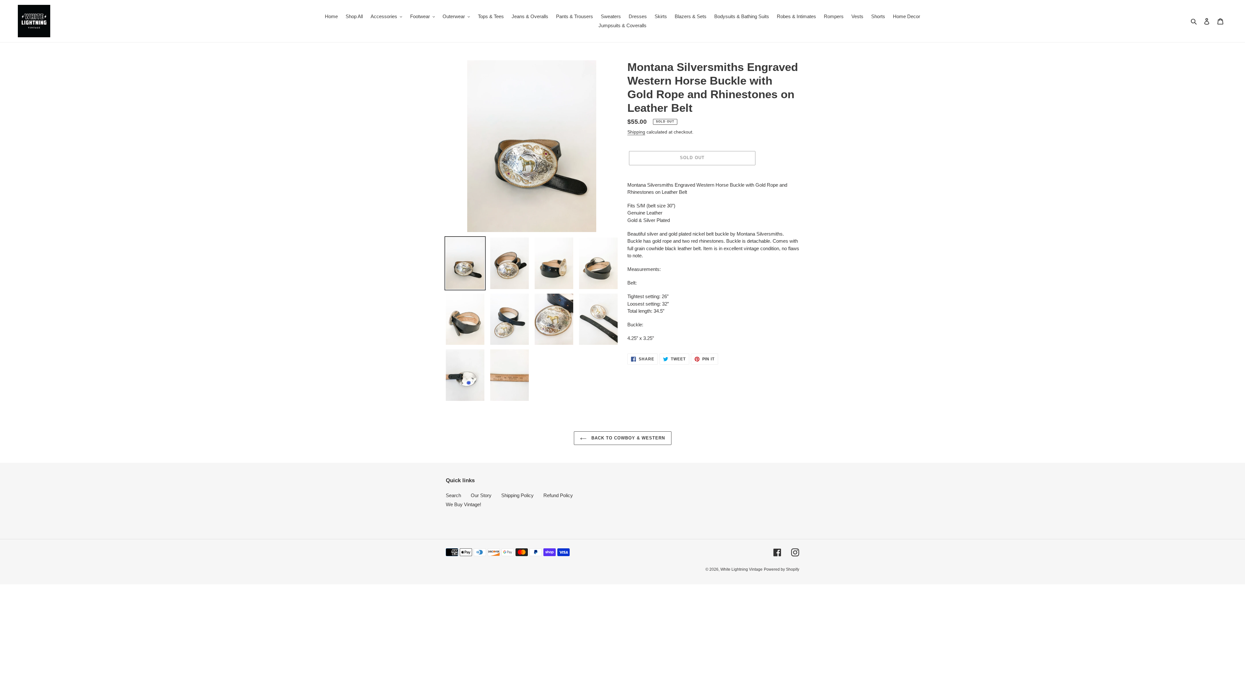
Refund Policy (558, 495)
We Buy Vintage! (463, 504)
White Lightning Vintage (741, 569)
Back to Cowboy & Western (627, 438)
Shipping (636, 131)
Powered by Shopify (781, 569)
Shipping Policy (517, 495)
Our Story (481, 495)
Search (453, 495)
